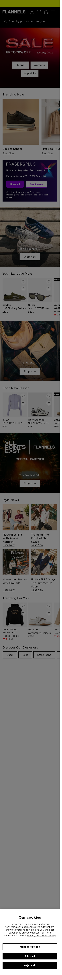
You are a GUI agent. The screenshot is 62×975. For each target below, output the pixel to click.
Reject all (29, 965)
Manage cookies (30, 946)
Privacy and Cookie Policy (41, 935)
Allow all (30, 956)
